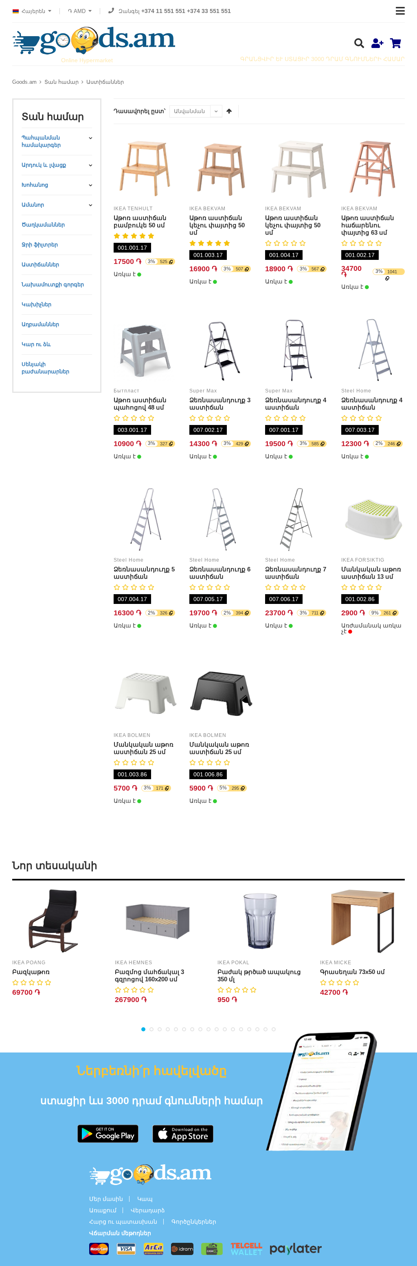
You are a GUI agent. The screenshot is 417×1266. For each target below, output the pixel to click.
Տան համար (61, 82)
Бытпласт (127, 391)
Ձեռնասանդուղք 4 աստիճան (295, 404)
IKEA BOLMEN (132, 735)
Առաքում (102, 1210)
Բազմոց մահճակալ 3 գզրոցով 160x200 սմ (149, 975)
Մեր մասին (106, 1199)
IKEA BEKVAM (207, 208)
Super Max (203, 391)
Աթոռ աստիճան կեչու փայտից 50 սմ (217, 225)
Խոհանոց (35, 185)
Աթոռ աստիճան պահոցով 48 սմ (140, 404)
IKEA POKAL (233, 962)
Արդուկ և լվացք (44, 165)
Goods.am (24, 82)
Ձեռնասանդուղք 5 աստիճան (144, 573)
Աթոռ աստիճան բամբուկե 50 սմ (140, 221)
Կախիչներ (36, 304)
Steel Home (356, 391)
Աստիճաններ (105, 82)
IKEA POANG (29, 962)
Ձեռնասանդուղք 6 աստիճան (219, 573)
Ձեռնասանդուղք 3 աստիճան (219, 404)
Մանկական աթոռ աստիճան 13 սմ (371, 573)
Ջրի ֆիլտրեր (40, 245)
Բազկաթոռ (31, 971)
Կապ (145, 1199)
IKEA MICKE (335, 962)
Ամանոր (33, 205)
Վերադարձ (148, 1210)
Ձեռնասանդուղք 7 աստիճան (295, 573)
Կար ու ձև (36, 344)
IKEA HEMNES (133, 962)
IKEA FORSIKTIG (362, 560)
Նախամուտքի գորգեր (53, 284)
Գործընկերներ (193, 1222)
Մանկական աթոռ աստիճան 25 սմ (143, 748)
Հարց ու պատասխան (123, 1222)
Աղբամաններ (40, 324)
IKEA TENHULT (133, 208)
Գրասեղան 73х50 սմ (352, 971)
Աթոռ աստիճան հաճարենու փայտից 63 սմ (367, 225)
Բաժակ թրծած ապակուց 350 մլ (259, 975)
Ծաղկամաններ (43, 225)
